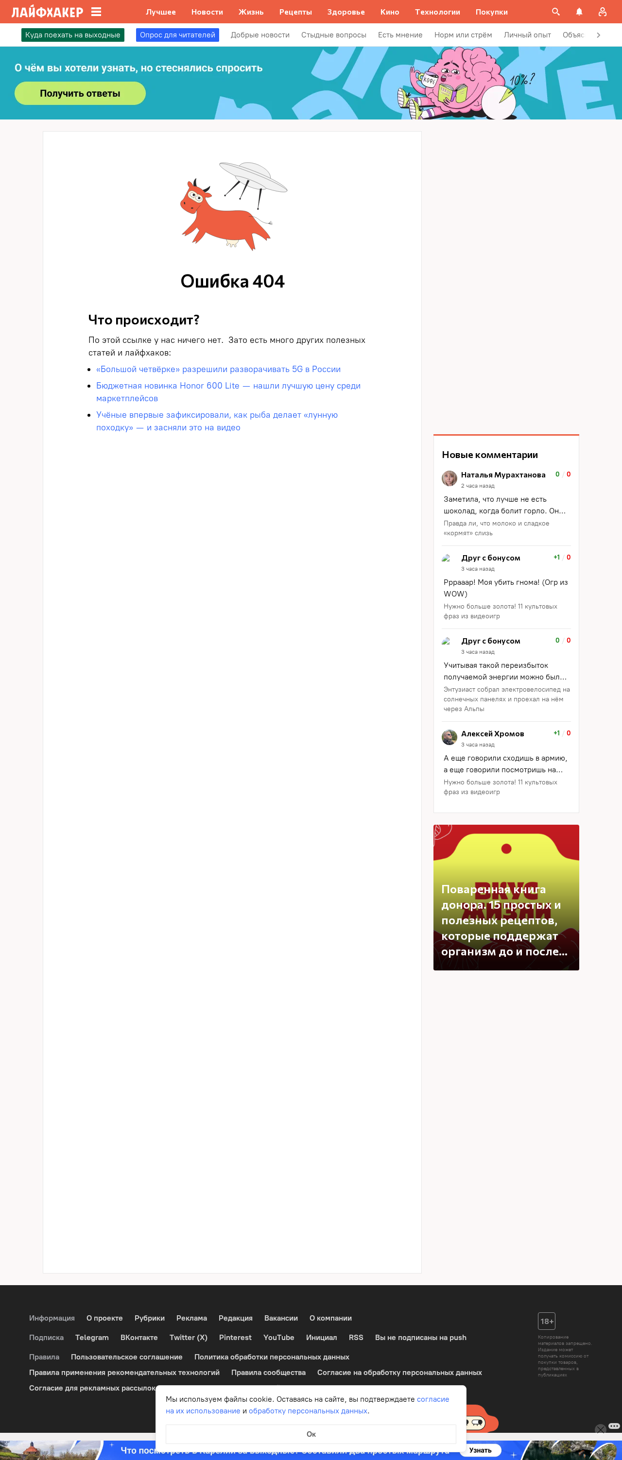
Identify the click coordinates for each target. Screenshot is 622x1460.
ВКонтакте (139, 1337)
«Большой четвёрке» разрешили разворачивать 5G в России (218, 369)
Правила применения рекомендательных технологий (124, 1372)
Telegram (92, 1337)
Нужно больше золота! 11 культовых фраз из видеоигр (500, 611)
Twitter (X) (188, 1337)
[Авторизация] (602, 11)
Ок (311, 1434)
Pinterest (235, 1337)
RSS (356, 1337)
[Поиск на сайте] (556, 11)
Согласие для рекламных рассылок (92, 1387)
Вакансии (281, 1318)
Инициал (321, 1337)
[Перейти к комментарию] (506, 504)
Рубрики (150, 1318)
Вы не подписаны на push (420, 1337)
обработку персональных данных (308, 1410)
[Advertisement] (506, 277)
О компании (331, 1318)
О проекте (104, 1318)
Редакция (236, 1318)
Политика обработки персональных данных (271, 1356)
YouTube (278, 1337)
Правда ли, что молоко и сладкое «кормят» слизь (497, 528)
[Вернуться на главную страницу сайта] (47, 11)
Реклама (191, 1318)
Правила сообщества (268, 1372)
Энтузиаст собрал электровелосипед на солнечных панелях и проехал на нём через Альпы (507, 699)
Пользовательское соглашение (127, 1356)
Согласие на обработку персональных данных (399, 1372)
